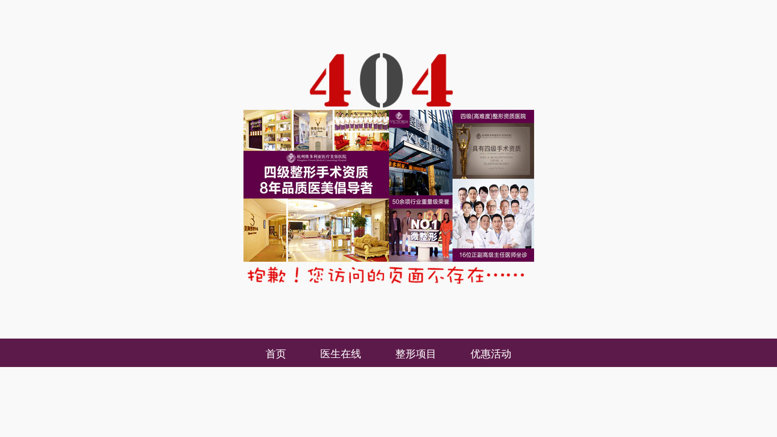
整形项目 (415, 352)
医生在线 (340, 352)
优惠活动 (490, 352)
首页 (276, 352)
